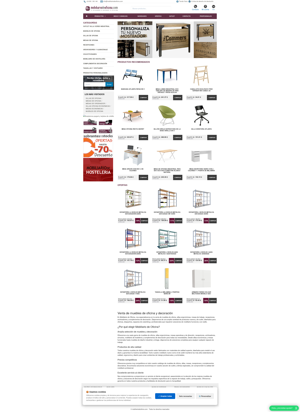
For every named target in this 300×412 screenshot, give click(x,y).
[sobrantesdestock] (98, 145)
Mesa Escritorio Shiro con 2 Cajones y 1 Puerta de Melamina (201, 170)
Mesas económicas (94, 108)
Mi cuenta (205, 9)
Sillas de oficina (90, 35)
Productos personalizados (95, 73)
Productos (99, 16)
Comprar (143, 97)
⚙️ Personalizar (205, 396)
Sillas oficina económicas (98, 106)
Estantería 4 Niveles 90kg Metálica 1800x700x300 (167, 253)
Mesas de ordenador (95, 103)
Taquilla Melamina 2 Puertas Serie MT (167, 293)
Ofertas (158, 16)
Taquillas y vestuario (93, 68)
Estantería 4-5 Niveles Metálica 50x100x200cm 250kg (133, 213)
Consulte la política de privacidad (93, 88)
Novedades (142, 16)
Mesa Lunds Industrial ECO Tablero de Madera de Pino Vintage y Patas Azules (167, 90)
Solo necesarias (185, 396)
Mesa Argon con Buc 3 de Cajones (132, 170)
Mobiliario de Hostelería (94, 59)
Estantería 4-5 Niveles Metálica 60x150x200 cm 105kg (167, 213)
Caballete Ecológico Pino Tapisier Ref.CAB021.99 (201, 90)
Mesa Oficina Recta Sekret (133, 129)
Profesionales (206, 16)
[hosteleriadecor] (98, 169)
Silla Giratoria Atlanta (201, 129)
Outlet (172, 16)
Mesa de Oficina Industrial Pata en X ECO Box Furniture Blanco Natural (167, 170)
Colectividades (90, 54)
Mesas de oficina (90, 40)
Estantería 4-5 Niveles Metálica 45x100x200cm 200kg (133, 253)
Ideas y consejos (121, 16)
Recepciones (88, 45)
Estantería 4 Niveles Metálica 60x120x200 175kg (132, 293)
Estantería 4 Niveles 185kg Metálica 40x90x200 (201, 253)
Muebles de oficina (91, 31)
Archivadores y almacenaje (95, 49)
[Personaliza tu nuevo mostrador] (167, 39)
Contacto (195, 9)
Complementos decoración (95, 63)
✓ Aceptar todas (165, 396)
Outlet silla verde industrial (96, 26)
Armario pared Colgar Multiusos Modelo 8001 (201, 293)
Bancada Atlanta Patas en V (133, 89)
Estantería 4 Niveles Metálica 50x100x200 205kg (201, 213)
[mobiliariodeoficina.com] (101, 7)
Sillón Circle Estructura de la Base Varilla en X (167, 130)
